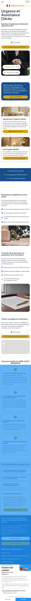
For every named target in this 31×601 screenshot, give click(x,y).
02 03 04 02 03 (17, 97)
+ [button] (3, 342)
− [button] (3, 344)
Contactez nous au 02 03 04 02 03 (16, 336)
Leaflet (28, 353)
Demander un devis (16, 131)
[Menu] (2, 2)
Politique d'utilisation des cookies (10, 558)
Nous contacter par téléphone (17, 158)
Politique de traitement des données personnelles (15, 555)
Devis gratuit (16, 42)
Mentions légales (6, 552)
